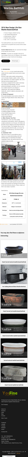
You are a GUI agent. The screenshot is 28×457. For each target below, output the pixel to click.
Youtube (3, 426)
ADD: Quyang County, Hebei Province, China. (11, 443)
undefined (9, 456)
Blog (2, 414)
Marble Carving (14, 13)
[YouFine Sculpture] (6, 2)
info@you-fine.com (5, 437)
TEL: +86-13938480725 (7, 436)
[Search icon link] (20, 2)
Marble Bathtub (14, 8)
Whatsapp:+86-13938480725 (8, 439)
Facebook (3, 422)
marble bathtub (6, 71)
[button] (5, 61)
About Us (3, 409)
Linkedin (3, 424)
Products (8, 13)
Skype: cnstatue (5, 441)
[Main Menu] (25, 2)
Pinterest (3, 427)
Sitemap (18, 453)
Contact (3, 415)
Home (4, 13)
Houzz (2, 429)
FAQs (2, 412)
